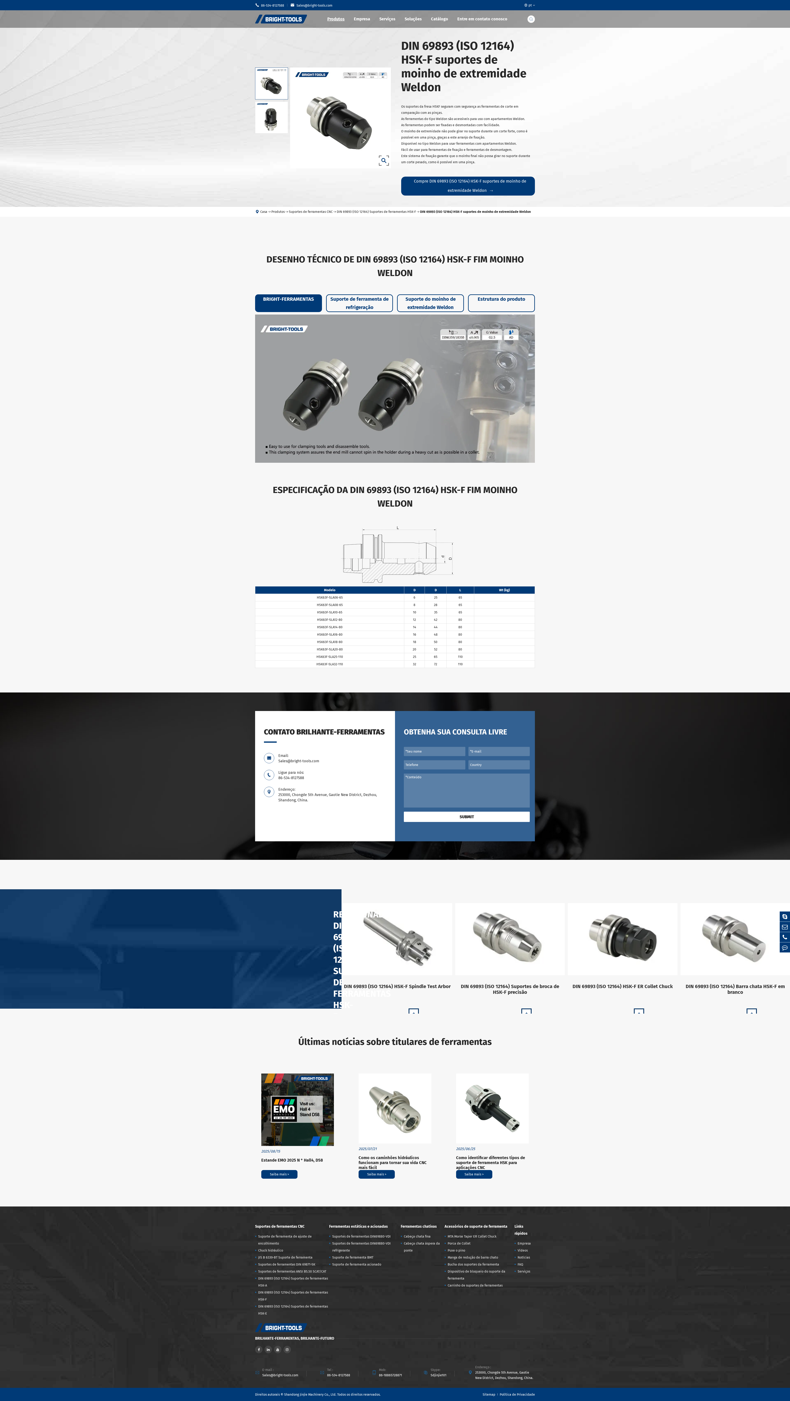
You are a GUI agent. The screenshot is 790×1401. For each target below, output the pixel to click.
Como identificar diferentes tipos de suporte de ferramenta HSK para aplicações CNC (490, 1162)
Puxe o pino (456, 1250)
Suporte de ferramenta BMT (352, 1257)
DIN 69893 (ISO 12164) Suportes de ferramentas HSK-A (293, 1281)
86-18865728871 (390, 1375)
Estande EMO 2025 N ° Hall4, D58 (292, 1160)
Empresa (362, 18)
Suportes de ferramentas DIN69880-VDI (361, 1236)
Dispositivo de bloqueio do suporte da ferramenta (476, 1274)
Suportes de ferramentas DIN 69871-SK (286, 1264)
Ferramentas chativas (419, 1226)
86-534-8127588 (269, 5)
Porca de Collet (459, 1243)
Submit (467, 816)
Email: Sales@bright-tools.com (298, 758)
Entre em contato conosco (482, 18)
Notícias (524, 1257)
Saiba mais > (279, 1174)
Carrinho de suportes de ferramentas (475, 1285)
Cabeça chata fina (417, 1236)
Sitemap (489, 1394)
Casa (263, 212)
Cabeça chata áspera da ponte (422, 1246)
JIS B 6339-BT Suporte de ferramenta (285, 1257)
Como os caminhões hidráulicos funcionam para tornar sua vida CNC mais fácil (393, 1162)
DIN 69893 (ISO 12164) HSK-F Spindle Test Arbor (397, 986)
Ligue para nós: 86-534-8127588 (291, 775)
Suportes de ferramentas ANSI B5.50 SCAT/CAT (292, 1271)
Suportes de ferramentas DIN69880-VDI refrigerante (361, 1246)
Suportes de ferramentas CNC (311, 212)
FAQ (520, 1264)
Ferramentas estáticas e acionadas (358, 1226)
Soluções (413, 18)
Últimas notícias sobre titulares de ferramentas (395, 1041)
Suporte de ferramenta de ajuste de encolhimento (285, 1239)
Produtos (336, 18)
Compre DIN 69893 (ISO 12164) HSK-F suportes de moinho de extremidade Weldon (470, 186)
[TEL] (785, 937)
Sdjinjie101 (438, 1375)
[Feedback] (785, 947)
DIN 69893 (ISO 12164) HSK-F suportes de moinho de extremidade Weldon (475, 212)
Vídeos (523, 1250)
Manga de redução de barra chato (473, 1257)
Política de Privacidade (517, 1394)
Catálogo (439, 18)
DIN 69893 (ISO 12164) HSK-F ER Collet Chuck (623, 986)
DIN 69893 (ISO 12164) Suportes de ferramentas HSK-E (293, 1309)
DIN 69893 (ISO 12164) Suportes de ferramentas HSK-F (376, 212)
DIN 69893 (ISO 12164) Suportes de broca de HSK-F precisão (510, 989)
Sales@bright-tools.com (311, 5)
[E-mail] (785, 927)
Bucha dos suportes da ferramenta (473, 1264)
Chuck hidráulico (270, 1250)
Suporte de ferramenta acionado (356, 1264)
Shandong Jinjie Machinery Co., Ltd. (310, 1394)
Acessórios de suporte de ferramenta (476, 1226)
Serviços (387, 18)
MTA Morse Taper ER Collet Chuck (472, 1236)
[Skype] (785, 916)
